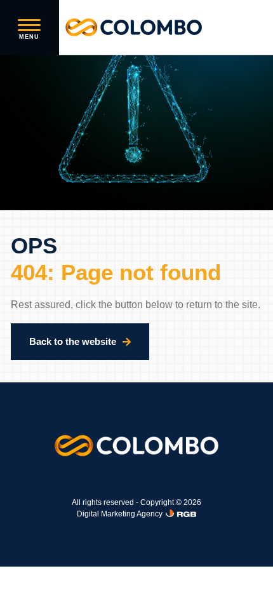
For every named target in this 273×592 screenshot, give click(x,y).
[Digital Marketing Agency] (181, 513)
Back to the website (72, 341)
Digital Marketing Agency (120, 513)
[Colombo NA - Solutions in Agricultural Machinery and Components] (133, 27)
